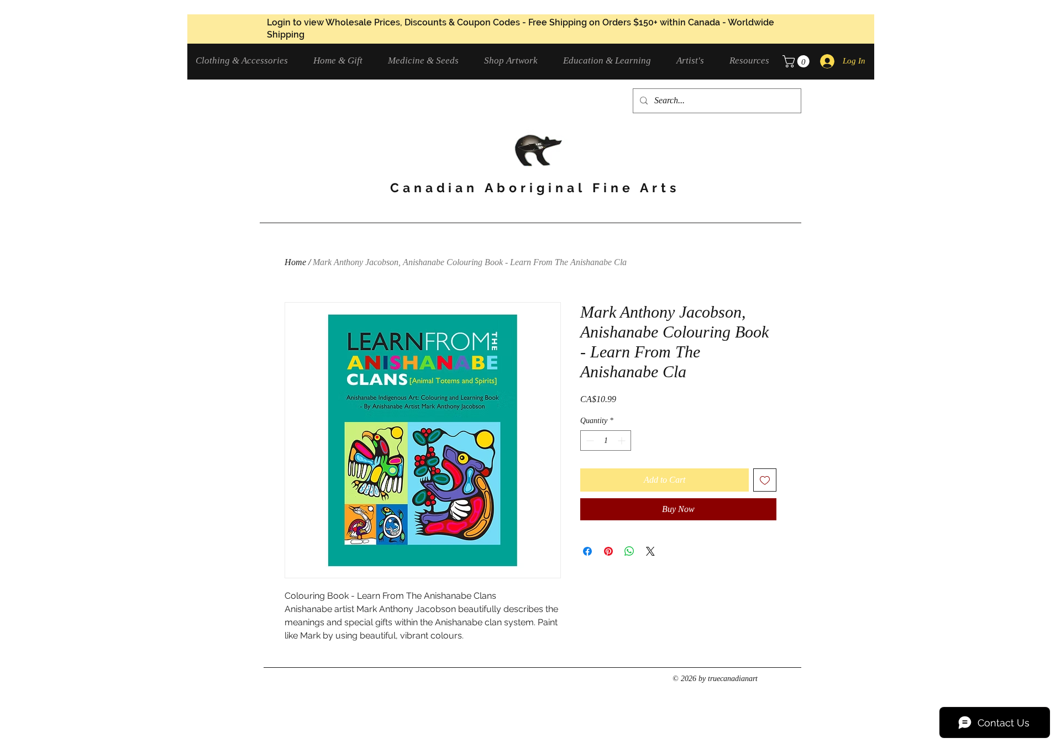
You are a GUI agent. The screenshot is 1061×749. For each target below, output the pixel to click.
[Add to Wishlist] (764, 480)
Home (295, 262)
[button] (246, 60)
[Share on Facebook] (587, 551)
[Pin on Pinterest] (608, 551)
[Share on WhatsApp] (629, 551)
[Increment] (622, 440)
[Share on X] (650, 551)
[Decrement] (589, 440)
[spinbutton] (606, 440)
